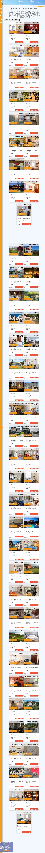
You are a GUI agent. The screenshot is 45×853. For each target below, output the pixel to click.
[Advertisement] (24, 235)
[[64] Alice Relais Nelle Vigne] (16, 772)
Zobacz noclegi (19, 42)
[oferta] (17, 218)
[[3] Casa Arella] (16, 51)
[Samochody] (1, 19)
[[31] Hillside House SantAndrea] (31, 386)
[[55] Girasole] (31, 659)
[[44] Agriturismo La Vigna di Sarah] (16, 545)
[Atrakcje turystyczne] (1, 23)
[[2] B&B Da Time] (31, 28)
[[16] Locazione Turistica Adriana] (31, 187)
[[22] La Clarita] (16, 295)
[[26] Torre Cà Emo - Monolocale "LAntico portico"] (16, 341)
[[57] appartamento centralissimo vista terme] (31, 681)
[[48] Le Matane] (16, 590)
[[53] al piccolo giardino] (31, 636)
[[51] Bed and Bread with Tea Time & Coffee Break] (31, 613)
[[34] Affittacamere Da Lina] (16, 431)
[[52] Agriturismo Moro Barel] (16, 636)
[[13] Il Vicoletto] (16, 164)
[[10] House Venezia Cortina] (31, 119)
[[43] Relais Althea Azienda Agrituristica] (31, 522)
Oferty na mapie (41, 6)
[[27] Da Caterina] (31, 341)
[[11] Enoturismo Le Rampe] (16, 141)
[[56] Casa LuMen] (16, 681)
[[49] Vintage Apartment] (31, 590)
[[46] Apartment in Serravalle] (16, 568)
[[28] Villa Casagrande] (16, 363)
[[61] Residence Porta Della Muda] (31, 727)
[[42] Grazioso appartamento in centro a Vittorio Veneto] (16, 522)
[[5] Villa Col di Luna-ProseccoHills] (16, 73)
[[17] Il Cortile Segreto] (24, 210)
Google (5, 843)
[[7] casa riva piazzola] (16, 96)
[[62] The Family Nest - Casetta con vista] (16, 750)
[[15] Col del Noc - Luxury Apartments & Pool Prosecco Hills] (16, 187)
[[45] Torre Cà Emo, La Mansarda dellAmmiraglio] (31, 545)
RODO (6, 849)
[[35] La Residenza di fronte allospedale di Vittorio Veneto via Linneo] (31, 431)
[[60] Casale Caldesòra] (16, 727)
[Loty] (1, 16)
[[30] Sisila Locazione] (16, 386)
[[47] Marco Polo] (31, 568)
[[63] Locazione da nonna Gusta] (31, 750)
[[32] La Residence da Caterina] (16, 409)
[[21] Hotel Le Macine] (31, 272)
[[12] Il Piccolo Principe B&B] (31, 141)
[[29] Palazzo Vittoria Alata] (31, 363)
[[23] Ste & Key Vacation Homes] (31, 295)
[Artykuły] (1, 12)
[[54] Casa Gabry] (16, 659)
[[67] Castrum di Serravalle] (31, 795)
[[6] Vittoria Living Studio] (31, 73)
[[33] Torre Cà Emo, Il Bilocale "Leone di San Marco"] (31, 409)
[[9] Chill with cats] (16, 119)
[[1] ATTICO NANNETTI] (16, 28)
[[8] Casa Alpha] (31, 96)
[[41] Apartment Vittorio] (31, 500)
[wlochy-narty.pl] (1, 1)
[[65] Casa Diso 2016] (31, 772)
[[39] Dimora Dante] (31, 477)
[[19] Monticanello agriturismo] (31, 250)
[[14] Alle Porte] (31, 164)
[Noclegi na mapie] (1, 8)
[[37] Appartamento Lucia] (31, 454)
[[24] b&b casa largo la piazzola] (16, 318)
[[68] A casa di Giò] (24, 818)
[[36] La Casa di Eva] (16, 454)
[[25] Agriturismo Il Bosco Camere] (31, 318)
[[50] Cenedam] (16, 613)
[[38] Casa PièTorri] (16, 477)
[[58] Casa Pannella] (16, 704)
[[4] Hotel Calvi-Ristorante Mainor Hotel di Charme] (31, 51)
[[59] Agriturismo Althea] (31, 704)
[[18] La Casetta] (16, 250)
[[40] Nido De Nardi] (16, 500)
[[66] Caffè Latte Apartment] (16, 795)
